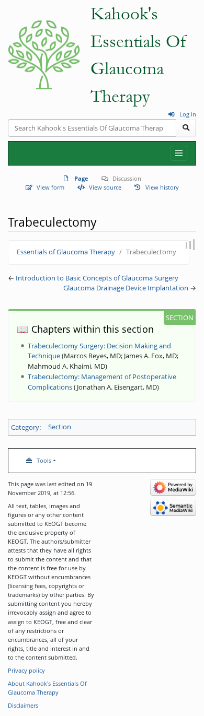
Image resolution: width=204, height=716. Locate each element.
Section (59, 426)
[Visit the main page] (44, 55)
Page (81, 178)
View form (50, 187)
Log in (187, 114)
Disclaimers (23, 705)
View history (162, 187)
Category (25, 426)
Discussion (126, 178)
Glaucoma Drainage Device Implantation (125, 287)
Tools (44, 460)
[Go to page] (186, 128)
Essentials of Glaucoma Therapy (66, 251)
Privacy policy (26, 670)
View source (105, 187)
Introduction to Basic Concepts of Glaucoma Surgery (97, 278)
